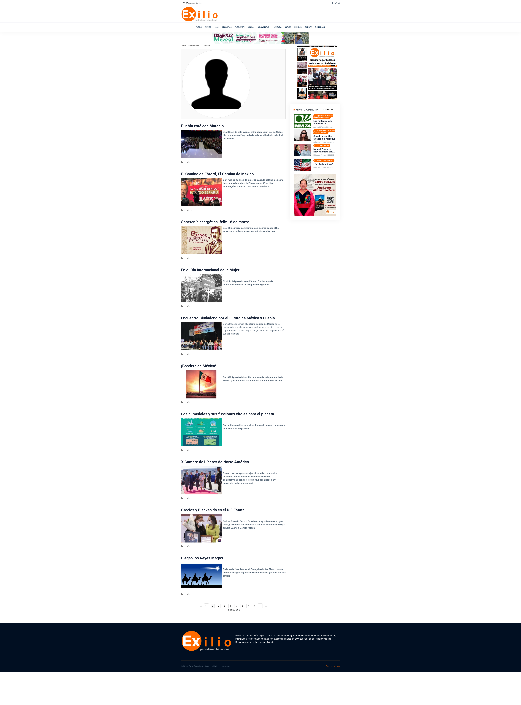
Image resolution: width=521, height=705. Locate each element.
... (236, 606)
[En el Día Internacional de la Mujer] (201, 288)
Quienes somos (333, 666)
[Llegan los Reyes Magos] (201, 576)
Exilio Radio (320, 27)
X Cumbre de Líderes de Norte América (215, 462)
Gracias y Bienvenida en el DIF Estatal (213, 510)
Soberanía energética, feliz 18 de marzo (215, 222)
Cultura (278, 27)
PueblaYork (240, 27)
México (208, 27)
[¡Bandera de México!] (201, 384)
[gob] (316, 72)
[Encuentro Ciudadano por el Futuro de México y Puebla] (201, 336)
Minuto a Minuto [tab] (307, 109)
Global (251, 27)
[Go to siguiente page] (260, 605)
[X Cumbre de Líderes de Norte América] (201, 480)
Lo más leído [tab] (326, 110)
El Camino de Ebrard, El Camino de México (217, 174)
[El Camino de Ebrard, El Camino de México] (201, 192)
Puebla (199, 27)
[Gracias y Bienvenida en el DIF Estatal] (201, 528)
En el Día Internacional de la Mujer (210, 270)
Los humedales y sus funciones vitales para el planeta (227, 414)
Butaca (288, 27)
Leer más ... (186, 162)
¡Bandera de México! (198, 366)
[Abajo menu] (260, 38)
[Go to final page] (266, 606)
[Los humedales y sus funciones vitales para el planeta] (201, 432)
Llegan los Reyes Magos (202, 558)
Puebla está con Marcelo (202, 126)
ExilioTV (308, 27)
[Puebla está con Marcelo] (201, 144)
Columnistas (263, 27)
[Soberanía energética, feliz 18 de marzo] (201, 240)
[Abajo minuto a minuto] (315, 195)
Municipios (227, 27)
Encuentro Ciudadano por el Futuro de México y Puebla (228, 318)
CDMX (217, 27)
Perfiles (298, 27)
